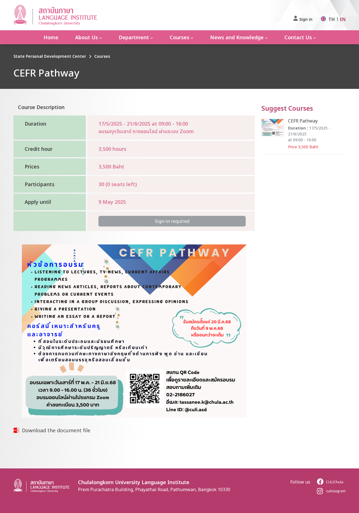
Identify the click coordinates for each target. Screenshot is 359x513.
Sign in (305, 19)
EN (343, 19)
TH (331, 19)
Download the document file (56, 430)
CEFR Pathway (303, 121)
